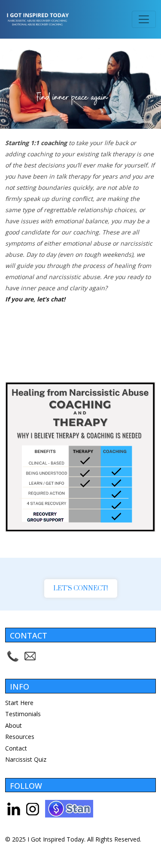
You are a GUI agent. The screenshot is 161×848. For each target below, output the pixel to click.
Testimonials (23, 714)
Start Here (19, 703)
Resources (19, 737)
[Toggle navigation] (144, 19)
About (13, 725)
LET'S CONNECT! (80, 588)
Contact (16, 748)
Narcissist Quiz (25, 759)
